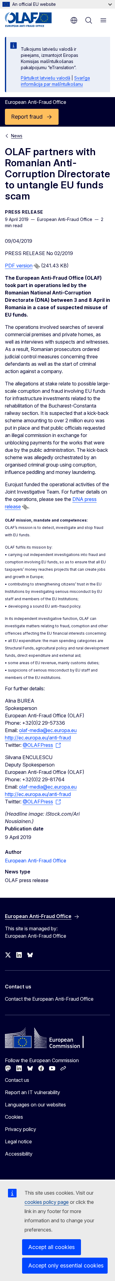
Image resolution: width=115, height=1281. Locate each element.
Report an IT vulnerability (32, 1092)
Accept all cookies (51, 1247)
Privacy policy (20, 1129)
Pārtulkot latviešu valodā (45, 78)
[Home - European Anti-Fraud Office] (34, 19)
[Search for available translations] (37, 266)
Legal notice (18, 1141)
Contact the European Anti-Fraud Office (49, 999)
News (16, 135)
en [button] (74, 20)
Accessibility (19, 1154)
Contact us (17, 1080)
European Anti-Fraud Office (35, 860)
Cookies (14, 1117)
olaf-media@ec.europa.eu (48, 730)
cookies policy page (47, 1202)
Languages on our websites (35, 1105)
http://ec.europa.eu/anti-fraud (38, 738)
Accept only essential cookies (66, 1265)
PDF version (19, 265)
